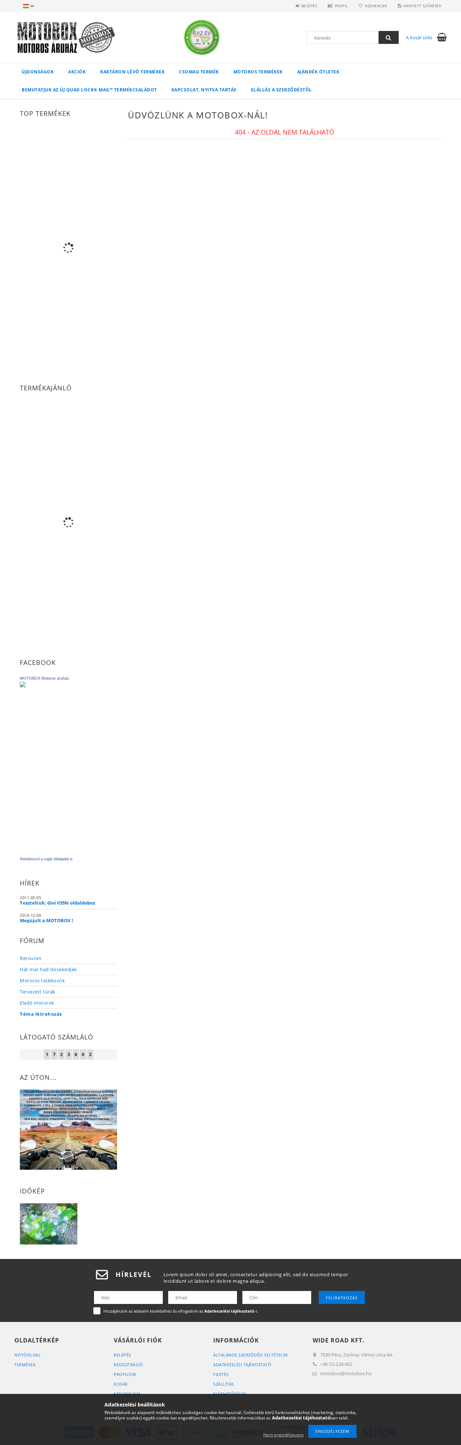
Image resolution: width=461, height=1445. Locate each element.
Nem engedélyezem (283, 1435)
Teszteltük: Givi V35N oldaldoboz (57, 902)
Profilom (125, 1374)
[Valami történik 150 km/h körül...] (68, 1129)
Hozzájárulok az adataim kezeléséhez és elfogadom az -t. (180, 1311)
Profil (341, 5)
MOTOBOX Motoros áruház (44, 678)
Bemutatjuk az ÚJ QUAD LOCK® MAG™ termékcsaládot (89, 90)
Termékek (25, 1364)
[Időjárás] (48, 1223)
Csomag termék (199, 72)
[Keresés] (389, 37)
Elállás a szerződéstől (281, 90)
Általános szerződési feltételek (250, 1355)
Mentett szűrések (422, 5)
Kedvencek (376, 5)
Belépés (309, 5)
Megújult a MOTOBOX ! (46, 920)
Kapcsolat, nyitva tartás (204, 90)
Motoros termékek (258, 72)
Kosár (121, 1384)
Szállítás (223, 1384)
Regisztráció (128, 1364)
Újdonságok (38, 72)
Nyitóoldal (27, 1355)
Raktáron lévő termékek (132, 72)
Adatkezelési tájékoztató (242, 1364)
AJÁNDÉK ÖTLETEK (318, 72)
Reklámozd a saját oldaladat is (46, 859)
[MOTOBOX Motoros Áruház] (68, 764)
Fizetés (221, 1374)
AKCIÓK (77, 72)
